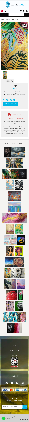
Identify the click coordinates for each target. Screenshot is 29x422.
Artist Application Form (14, 350)
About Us (14, 343)
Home (2, 19)
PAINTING (8, 19)
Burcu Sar (14, 88)
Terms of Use (14, 355)
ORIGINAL (9, 81)
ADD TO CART (9, 104)
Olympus (14, 19)
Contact (14, 345)
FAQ (14, 348)
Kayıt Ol (25, 406)
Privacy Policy (14, 353)
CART (21, 11)
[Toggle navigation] (2, 15)
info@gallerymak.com (5, 418)
